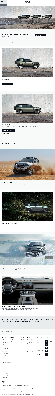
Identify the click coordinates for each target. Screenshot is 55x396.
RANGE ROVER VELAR (5, 342)
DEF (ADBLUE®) (29, 342)
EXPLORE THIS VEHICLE (9, 130)
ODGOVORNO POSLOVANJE (39, 342)
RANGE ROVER (4, 339)
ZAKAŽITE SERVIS (29, 339)
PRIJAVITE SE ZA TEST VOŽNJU (13, 341)
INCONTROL (38, 356)
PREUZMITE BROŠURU (13, 339)
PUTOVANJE (38, 351)
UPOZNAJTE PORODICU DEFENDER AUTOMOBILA (40, 35)
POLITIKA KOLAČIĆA (5, 375)
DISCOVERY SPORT (5, 348)
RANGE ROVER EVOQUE (4, 344)
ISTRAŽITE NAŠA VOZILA (4, 352)
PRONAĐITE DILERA (30, 351)
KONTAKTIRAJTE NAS (5, 377)
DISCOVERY (4, 347)
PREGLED (38, 340)
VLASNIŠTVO (22, 339)
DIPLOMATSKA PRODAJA (4, 356)
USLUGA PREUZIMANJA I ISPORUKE (30, 345)
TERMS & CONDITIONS (5, 371)
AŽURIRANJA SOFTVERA (22, 343)
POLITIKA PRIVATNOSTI (5, 373)
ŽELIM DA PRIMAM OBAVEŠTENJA (13, 343)
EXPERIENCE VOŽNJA (40, 350)
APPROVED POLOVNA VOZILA (5, 354)
